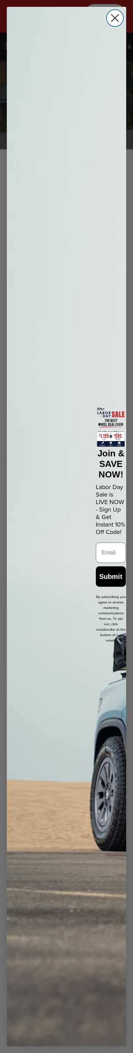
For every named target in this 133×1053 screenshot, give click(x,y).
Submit (110, 576)
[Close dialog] (114, 18)
